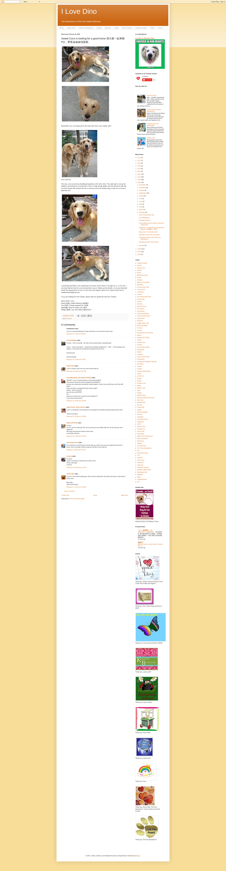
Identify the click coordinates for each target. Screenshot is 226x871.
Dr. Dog (139, 328)
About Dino (71, 28)
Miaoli (139, 386)
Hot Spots (140, 364)
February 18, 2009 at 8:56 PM (76, 334)
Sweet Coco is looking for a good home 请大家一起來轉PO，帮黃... (151, 228)
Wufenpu (140, 474)
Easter (139, 335)
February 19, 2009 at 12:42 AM (76, 436)
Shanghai (140, 417)
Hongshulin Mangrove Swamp (147, 361)
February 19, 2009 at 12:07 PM (76, 467)
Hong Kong (140, 359)
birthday (139, 280)
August (141, 196)
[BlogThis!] (84, 315)
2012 (139, 174)
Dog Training (127, 28)
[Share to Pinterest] (91, 315)
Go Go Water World (143, 347)
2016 (139, 163)
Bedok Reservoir (142, 275)
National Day (141, 395)
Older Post (124, 495)
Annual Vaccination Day (146, 215)
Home (61, 28)
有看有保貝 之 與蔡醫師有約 (146, 532)
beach (139, 272)
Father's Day (141, 342)
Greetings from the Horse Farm (149, 242)
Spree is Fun (141, 426)
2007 (139, 251)
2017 (139, 160)
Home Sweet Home (143, 357)
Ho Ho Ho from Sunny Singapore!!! (154, 110)
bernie (139, 277)
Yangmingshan (142, 479)
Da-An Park (141, 299)
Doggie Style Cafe (143, 323)
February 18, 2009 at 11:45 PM (76, 401)
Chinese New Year (143, 287)
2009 (139, 182)
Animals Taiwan (142, 263)
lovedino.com (141, 383)
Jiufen (139, 373)
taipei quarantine (142, 438)
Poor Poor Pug (151, 95)
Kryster (139, 381)
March (141, 210)
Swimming (140, 434)
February (142, 212)
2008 (139, 249)
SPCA (139, 424)
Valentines (140, 462)
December (142, 185)
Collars (139, 294)
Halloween (140, 349)
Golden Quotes (141, 28)
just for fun (140, 376)
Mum (138, 390)
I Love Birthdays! (144, 217)
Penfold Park (141, 402)
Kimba (139, 378)
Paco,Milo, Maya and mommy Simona (79, 378)
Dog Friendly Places (143, 316)
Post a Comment (69, 491)
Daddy (99, 28)
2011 (139, 177)
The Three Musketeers (144, 448)
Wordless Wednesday (144, 470)
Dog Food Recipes (143, 313)
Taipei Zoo (140, 441)
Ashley (139, 265)
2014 (139, 169)
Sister (117, 28)
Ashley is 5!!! (151, 138)
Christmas (140, 292)
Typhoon (140, 458)
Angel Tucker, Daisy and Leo (76, 407)
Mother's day (141, 388)
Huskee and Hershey (144, 371)
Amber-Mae (70, 474)
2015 (139, 166)
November (142, 187)
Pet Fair (139, 405)
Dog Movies (141, 318)
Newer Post (65, 495)
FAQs (152, 28)
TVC (138, 455)
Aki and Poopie (72, 340)
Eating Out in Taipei (143, 337)
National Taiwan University (145, 398)
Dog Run (140, 321)
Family (139, 340)
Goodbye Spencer (145, 220)
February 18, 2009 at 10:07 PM (76, 371)
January (142, 245)
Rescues (69, 318)
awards (139, 270)
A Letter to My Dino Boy (144, 38)
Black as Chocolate (143, 282)
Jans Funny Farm (72, 442)
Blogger (137, 856)
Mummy (108, 28)
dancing (139, 304)
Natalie (139, 393)
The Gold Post (141, 446)
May (140, 204)
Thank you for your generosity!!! (153, 124)
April (140, 207)
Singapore (140, 422)
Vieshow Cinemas (143, 467)
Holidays (140, 354)
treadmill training (142, 453)
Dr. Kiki (139, 330)
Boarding (140, 285)
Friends (139, 345)
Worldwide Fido (142, 472)
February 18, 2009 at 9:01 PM (76, 359)
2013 (139, 171)
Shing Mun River (142, 419)
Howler (139, 366)
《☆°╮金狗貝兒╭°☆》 (145, 530)
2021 (139, 157)
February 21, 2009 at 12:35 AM (76, 487)
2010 (139, 179)
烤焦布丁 (140, 542)
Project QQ (140, 407)
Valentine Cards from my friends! (149, 235)
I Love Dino (79, 11)
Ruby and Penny (72, 423)
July (140, 198)
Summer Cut (141, 429)
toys (138, 450)
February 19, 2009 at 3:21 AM (76, 450)
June (141, 201)
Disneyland (140, 311)
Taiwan (139, 443)
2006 (139, 254)
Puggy (139, 410)
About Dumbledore (86, 28)
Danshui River (141, 306)
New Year (140, 400)
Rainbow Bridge (142, 412)
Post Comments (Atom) (77, 499)
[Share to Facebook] (88, 315)
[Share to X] (86, 315)
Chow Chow (70, 366)
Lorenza (69, 456)
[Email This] (82, 315)
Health (139, 352)
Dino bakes (140, 309)
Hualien (139, 369)
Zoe (138, 482)
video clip (140, 465)
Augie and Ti (141, 268)
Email (160, 28)
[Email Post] (78, 315)
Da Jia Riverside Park (144, 297)
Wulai (139, 477)
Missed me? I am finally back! (148, 232)
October (142, 190)
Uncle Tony (140, 460)
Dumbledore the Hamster (145, 333)
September (143, 193)
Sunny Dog (140, 431)
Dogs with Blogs (142, 325)
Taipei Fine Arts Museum (145, 436)
